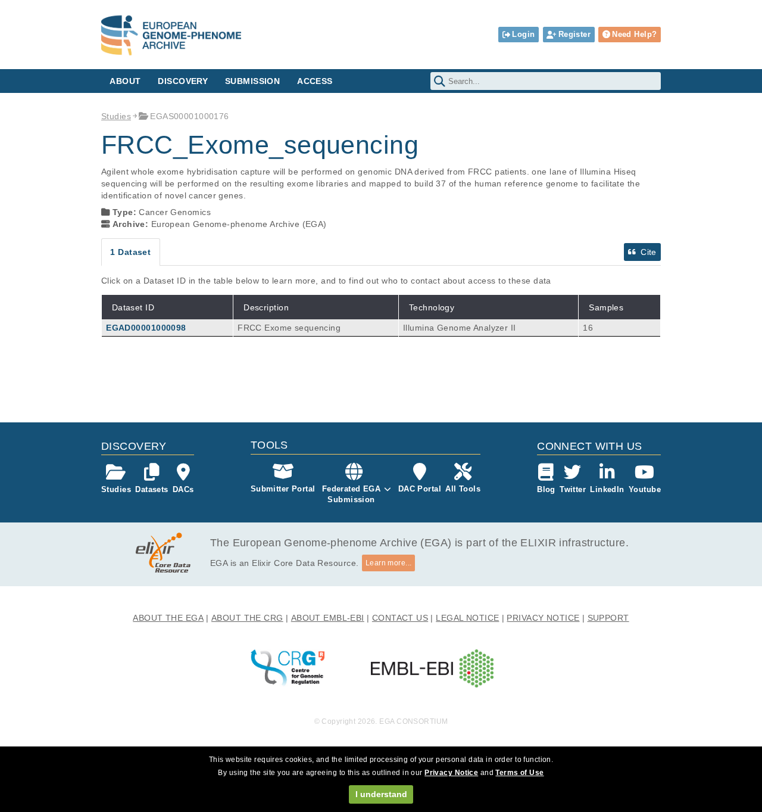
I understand (381, 794)
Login (523, 34)
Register (574, 34)
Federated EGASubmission (351, 494)
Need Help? (634, 34)
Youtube (645, 489)
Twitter (573, 489)
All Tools (462, 488)
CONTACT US (400, 618)
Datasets (151, 489)
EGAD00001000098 (146, 327)
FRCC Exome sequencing (289, 327)
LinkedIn (607, 489)
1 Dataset (130, 252)
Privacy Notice (451, 772)
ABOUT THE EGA (168, 618)
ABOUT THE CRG (247, 618)
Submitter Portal (283, 488)
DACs (183, 489)
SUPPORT (608, 618)
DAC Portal (419, 488)
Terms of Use (519, 772)
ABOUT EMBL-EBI (327, 618)
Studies (116, 116)
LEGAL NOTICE (467, 618)
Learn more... (389, 563)
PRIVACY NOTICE (543, 618)
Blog (546, 489)
